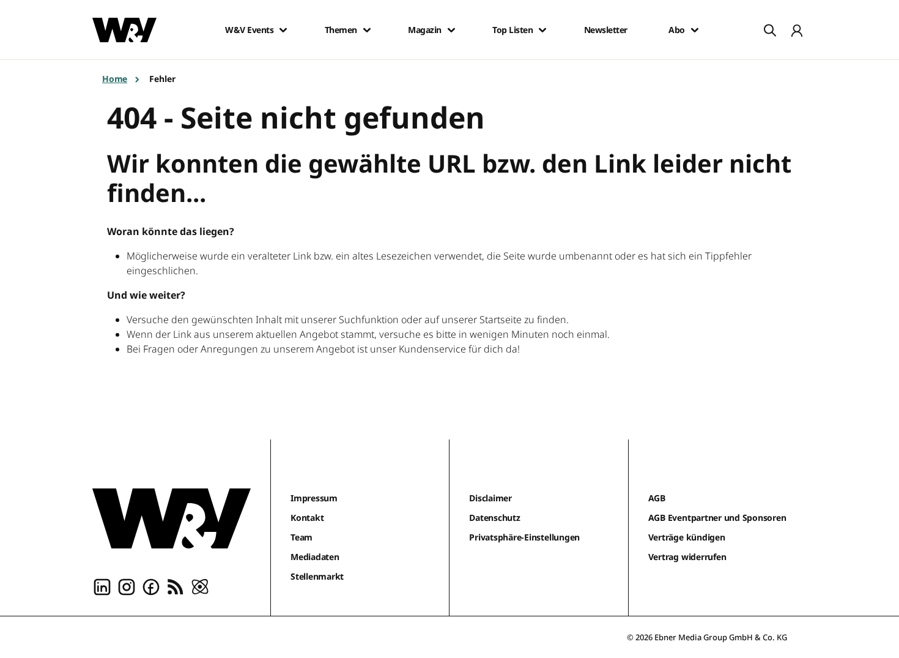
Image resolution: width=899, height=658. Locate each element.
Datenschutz (494, 517)
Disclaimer (490, 498)
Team (301, 537)
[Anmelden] (797, 30)
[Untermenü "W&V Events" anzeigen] (283, 30)
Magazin (425, 30)
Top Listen (512, 30)
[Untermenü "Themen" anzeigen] (367, 30)
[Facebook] (151, 586)
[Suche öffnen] (770, 30)
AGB (656, 498)
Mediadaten (314, 557)
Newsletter (605, 30)
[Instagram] (126, 586)
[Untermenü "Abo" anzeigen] (695, 30)
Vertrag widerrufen (687, 557)
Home (114, 78)
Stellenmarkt (317, 576)
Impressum (314, 498)
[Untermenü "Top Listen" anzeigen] (542, 30)
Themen (341, 30)
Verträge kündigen (686, 537)
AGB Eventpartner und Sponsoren (717, 517)
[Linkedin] (102, 586)
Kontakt (307, 517)
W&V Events (249, 30)
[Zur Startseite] (171, 518)
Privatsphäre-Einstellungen (524, 537)
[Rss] (175, 586)
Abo (676, 30)
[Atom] (200, 586)
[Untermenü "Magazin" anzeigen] (451, 30)
